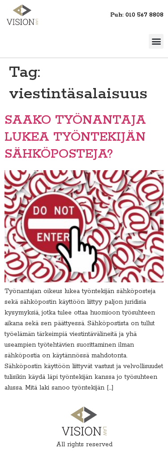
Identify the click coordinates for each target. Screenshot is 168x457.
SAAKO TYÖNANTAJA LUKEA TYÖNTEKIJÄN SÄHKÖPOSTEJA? (75, 137)
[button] (156, 41)
